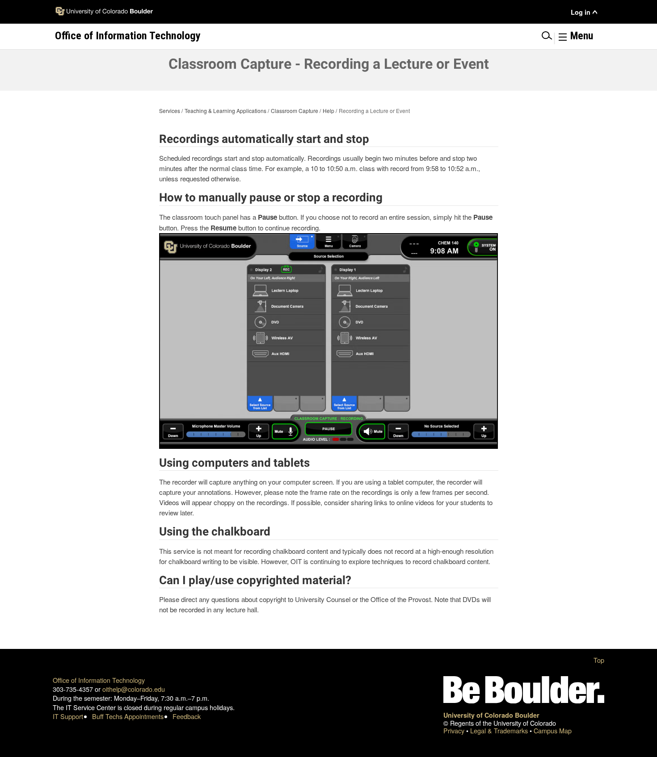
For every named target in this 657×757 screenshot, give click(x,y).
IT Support (68, 716)
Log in (580, 12)
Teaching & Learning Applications (225, 110)
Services (169, 110)
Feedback (187, 716)
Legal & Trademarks (500, 730)
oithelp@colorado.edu (133, 689)
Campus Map (553, 730)
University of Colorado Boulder (491, 715)
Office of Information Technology (99, 680)
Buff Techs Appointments (128, 716)
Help (328, 110)
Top (599, 660)
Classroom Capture (294, 110)
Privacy (454, 730)
